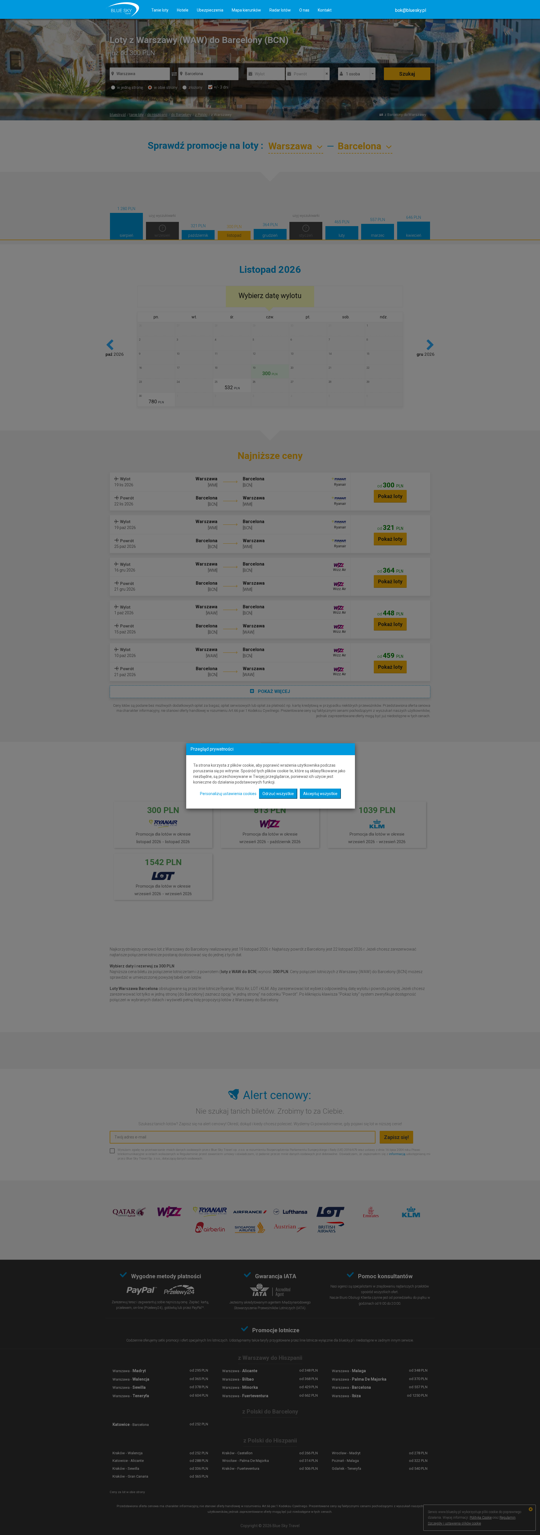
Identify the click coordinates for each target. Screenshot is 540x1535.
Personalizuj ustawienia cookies (228, 793)
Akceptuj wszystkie (320, 793)
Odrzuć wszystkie (278, 793)
